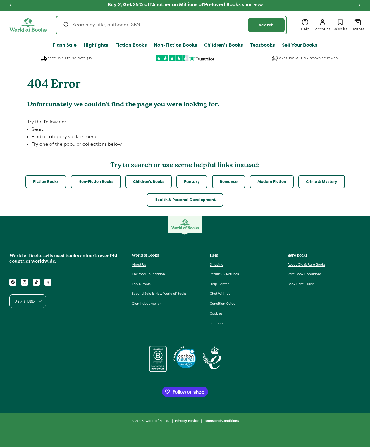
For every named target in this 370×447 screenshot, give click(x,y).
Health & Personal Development (185, 199)
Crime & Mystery (321, 181)
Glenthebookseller (146, 303)
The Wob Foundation (148, 274)
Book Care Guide (301, 284)
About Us (139, 264)
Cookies (216, 313)
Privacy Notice (187, 420)
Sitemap (216, 323)
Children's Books (148, 181)
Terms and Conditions (221, 420)
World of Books (157, 420)
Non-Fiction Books (95, 181)
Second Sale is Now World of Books (159, 293)
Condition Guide (222, 303)
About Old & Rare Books (306, 264)
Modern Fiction (271, 181)
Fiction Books (45, 181)
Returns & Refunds (224, 274)
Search (266, 25)
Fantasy (192, 181)
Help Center (219, 284)
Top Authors (141, 284)
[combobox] (171, 25)
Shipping (216, 264)
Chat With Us (220, 293)
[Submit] (66, 25)
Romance (229, 181)
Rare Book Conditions (304, 274)
